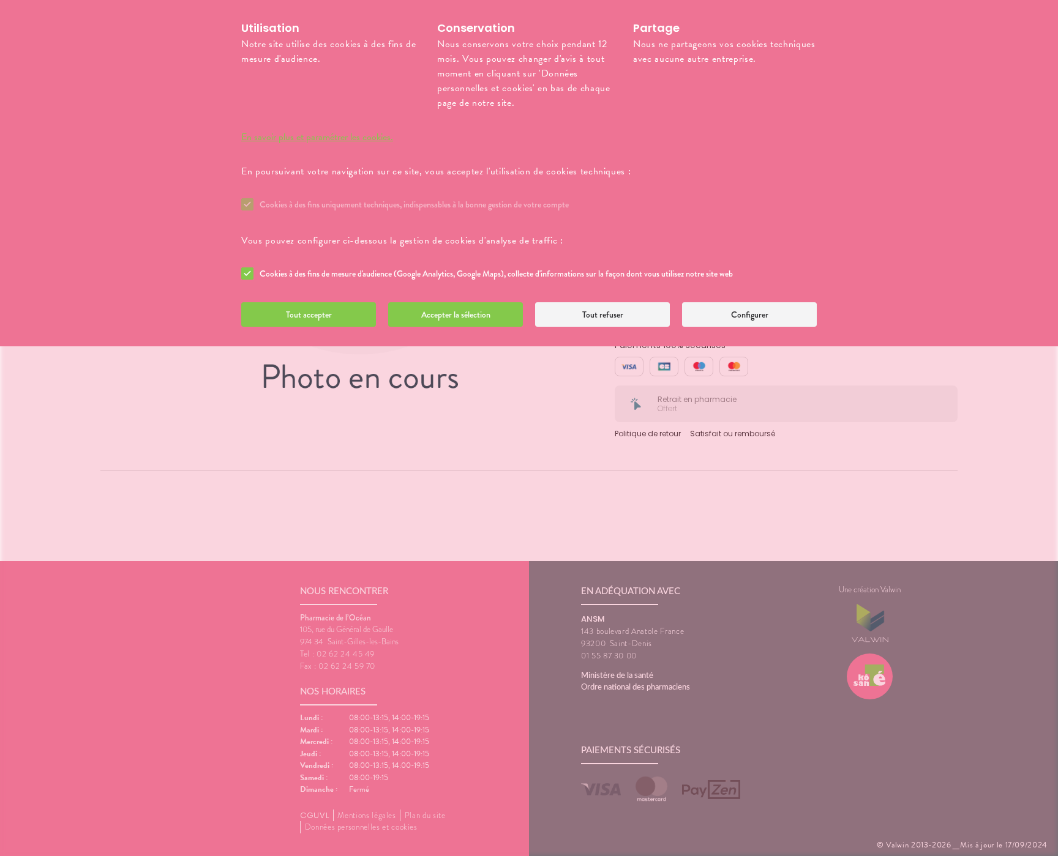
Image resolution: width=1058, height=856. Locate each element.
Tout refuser (602, 314)
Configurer (749, 314)
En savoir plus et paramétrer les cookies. (317, 137)
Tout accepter (309, 314)
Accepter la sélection (455, 314)
